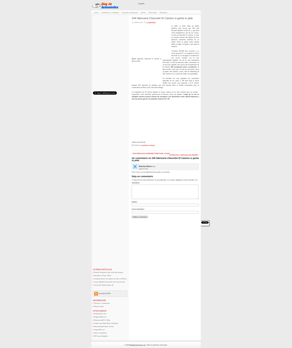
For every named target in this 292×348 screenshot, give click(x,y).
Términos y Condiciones (102, 303)
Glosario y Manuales (130, 12)
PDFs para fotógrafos (101, 336)
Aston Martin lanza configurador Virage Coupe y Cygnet (151, 153)
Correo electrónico (138, 209)
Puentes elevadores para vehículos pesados (108, 272)
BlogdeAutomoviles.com (138, 345)
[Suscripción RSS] (96, 293)
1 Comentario (151, 22)
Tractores (152, 12)
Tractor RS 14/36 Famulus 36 (103, 285)
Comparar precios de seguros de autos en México (110, 279)
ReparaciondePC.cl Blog (102, 320)
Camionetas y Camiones (110, 12)
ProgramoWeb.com (100, 317)
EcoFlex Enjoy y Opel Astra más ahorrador (183, 155)
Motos (143, 12)
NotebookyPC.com (100, 314)
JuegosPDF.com (99, 330)
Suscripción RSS (104, 293)
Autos (96, 12)
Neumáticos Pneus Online (102, 275)
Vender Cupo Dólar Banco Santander (106, 323)
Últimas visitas (99, 306)
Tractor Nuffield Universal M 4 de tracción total (109, 282)
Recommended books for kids (104, 326)
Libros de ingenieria (100, 333)
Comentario (135, 183)
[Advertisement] (151, 41)
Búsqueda (163, 12)
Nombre (135, 202)
